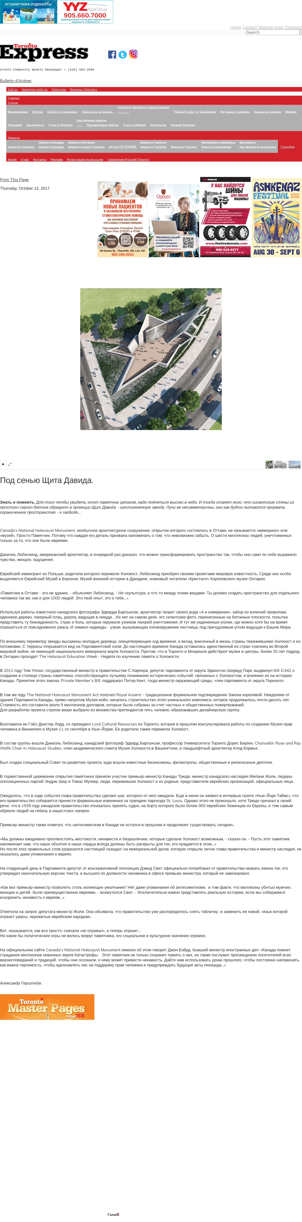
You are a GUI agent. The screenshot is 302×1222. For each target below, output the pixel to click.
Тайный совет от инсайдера (195, 112)
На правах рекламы (235, 112)
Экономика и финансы (218, 142)
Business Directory (83, 89)
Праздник (15, 125)
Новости (14, 138)
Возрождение (18, 112)
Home (235, 27)
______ (123, 112)
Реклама (57, 159)
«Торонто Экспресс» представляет (144, 107)
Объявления (11, 1151)
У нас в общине (134, 125)
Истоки (37, 112)
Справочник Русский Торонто (128, 159)
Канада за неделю (267, 112)
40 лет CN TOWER (122, 147)
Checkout (293, 27)
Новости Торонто (153, 142)
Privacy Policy (19, 1220)
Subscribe (59, 89)
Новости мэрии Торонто (86, 147)
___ (79, 125)
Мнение (291, 112)
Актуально (158, 125)
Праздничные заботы (103, 125)
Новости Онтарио (21, 147)
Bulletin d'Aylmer (16, 80)
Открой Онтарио (183, 125)
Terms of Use (4, 1220)
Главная (13, 98)
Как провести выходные (258, 147)
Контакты (39, 159)
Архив (12, 159)
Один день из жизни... (97, 112)
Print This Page (14, 179)
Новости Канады (51, 142)
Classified (288, 147)
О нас (25, 159)
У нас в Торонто (61, 125)
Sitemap (266, 27)
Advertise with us (16, 1191)
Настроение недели (91, 120)
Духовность (35, 125)
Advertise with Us (35, 89)
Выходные (248, 142)
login (279, 27)
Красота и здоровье (62, 112)
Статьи (13, 103)
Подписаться (12, 1136)
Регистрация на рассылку (85, 159)
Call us (12, 89)
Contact (249, 27)
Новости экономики (216, 147)
